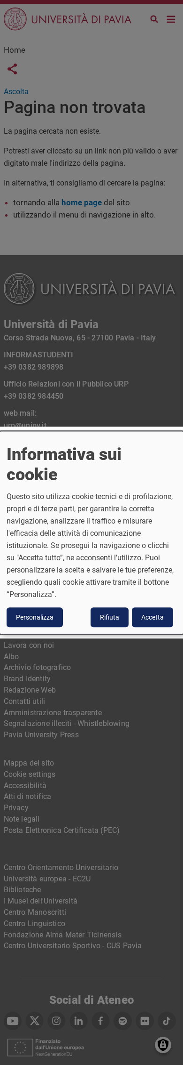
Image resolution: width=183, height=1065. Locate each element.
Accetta (152, 617)
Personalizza (34, 617)
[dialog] (91, 532)
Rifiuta (109, 617)
